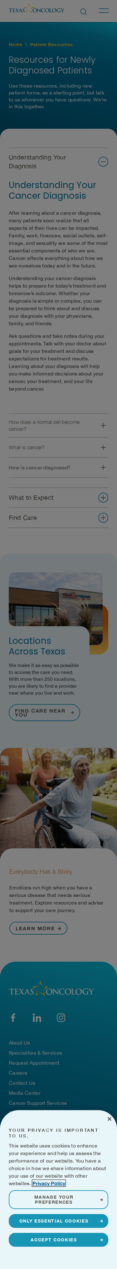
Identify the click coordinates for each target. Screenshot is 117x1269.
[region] (58, 1189)
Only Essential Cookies (54, 1220)
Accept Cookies (54, 1239)
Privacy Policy (48, 1183)
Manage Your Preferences (53, 1199)
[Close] (109, 1119)
